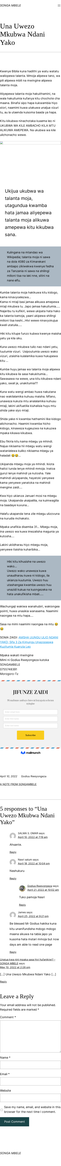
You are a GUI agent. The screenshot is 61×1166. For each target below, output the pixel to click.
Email (5, 1074)
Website (5, 1090)
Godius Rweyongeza (39, 886)
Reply (13, 852)
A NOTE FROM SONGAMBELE (18, 784)
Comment (8, 1017)
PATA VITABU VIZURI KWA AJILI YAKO (10, 7)
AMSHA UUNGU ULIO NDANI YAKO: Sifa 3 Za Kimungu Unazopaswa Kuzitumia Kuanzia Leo (29, 642)
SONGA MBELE (10, 1153)
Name (5, 1057)
